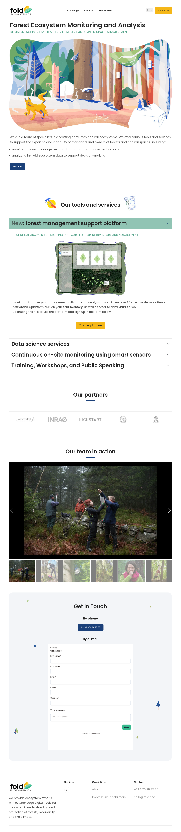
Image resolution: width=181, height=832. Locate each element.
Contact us (163, 10)
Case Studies (105, 10)
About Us (17, 166)
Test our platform (90, 325)
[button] (169, 510)
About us (88, 10)
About (96, 789)
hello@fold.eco (144, 797)
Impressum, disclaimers (109, 797)
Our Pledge (73, 10)
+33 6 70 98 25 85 (91, 627)
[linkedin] (67, 790)
